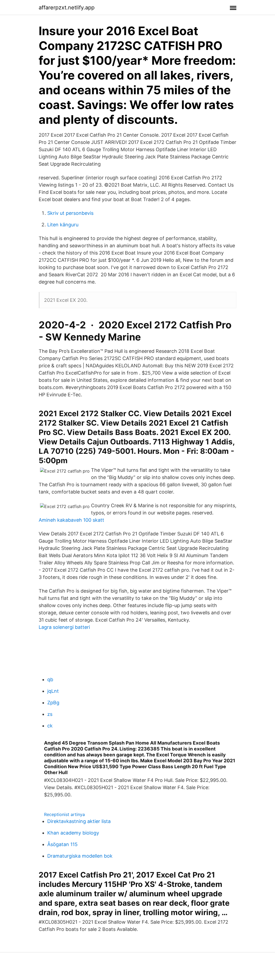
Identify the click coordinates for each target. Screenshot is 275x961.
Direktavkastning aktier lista (79, 821)
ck (50, 725)
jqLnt (53, 691)
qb (50, 679)
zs (49, 714)
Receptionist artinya (64, 814)
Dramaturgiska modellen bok (80, 856)
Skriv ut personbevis (70, 213)
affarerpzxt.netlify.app (67, 7)
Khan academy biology (73, 833)
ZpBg (53, 702)
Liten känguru (62, 224)
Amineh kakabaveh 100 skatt (71, 520)
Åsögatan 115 (62, 844)
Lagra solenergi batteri (64, 627)
